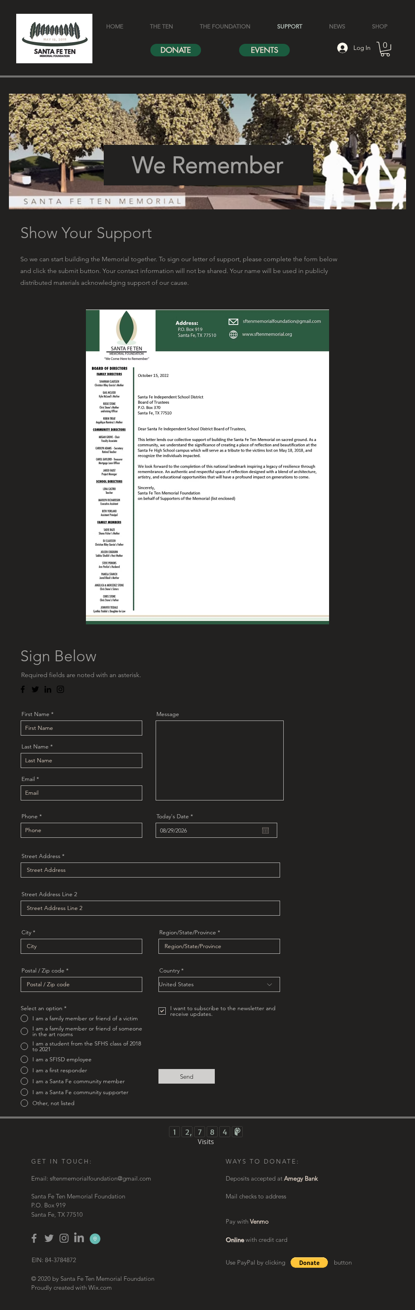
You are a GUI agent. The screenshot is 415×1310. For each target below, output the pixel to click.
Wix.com (100, 1287)
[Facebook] (23, 689)
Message (167, 714)
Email (28, 779)
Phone (29, 816)
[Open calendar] (265, 830)
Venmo (259, 1221)
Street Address (40, 856)
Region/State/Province (187, 932)
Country (169, 970)
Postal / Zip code (42, 970)
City (26, 932)
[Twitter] (35, 689)
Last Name (35, 746)
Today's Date (176, 816)
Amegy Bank (301, 1178)
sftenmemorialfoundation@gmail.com (100, 1178)
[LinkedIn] (48, 689)
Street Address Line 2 (49, 894)
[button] (385, 49)
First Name (35, 714)
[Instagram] (60, 689)
